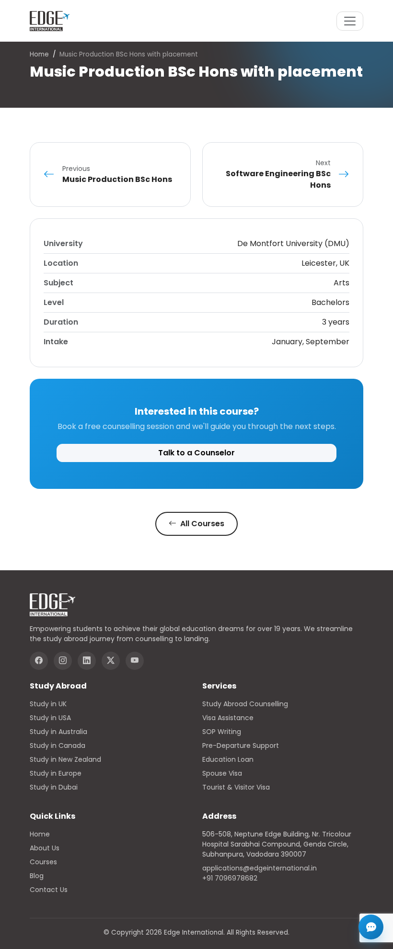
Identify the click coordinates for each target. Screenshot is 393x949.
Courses (43, 862)
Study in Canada (57, 745)
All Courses (201, 523)
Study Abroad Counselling (245, 704)
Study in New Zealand (65, 759)
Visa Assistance (228, 718)
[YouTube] (135, 661)
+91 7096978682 (229, 878)
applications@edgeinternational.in (259, 868)
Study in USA (50, 718)
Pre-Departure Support (240, 745)
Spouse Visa (222, 773)
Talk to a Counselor (196, 452)
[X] (111, 661)
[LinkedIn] (87, 661)
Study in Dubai (54, 787)
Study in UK (48, 704)
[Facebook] (39, 661)
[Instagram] (63, 661)
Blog (37, 876)
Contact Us (49, 889)
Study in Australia (58, 731)
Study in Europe (55, 773)
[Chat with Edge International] (370, 927)
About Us (44, 848)
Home (39, 54)
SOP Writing (221, 731)
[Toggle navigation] (349, 21)
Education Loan (228, 759)
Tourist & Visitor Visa (236, 787)
